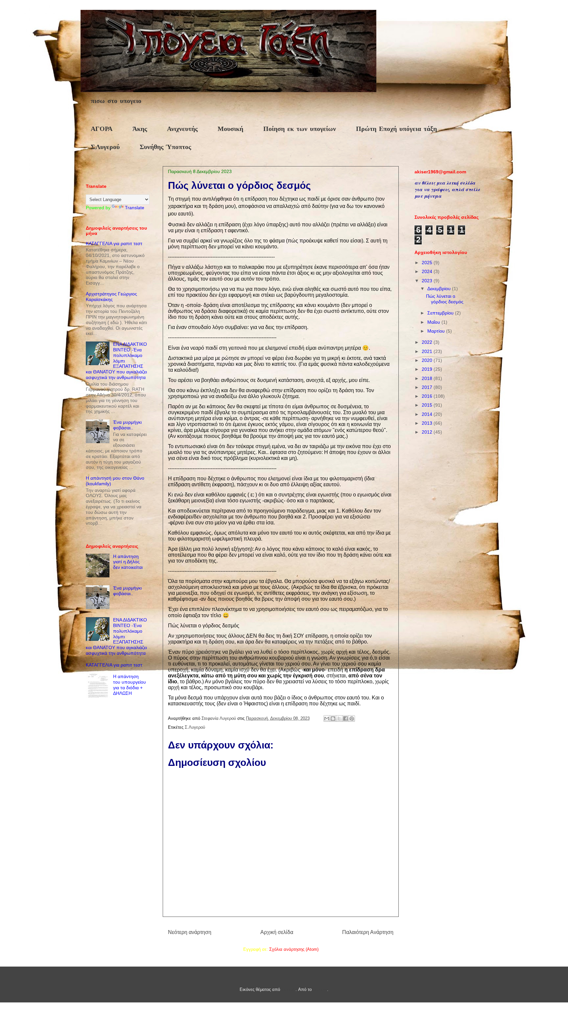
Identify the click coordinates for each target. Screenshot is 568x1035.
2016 (428, 396)
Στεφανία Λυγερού (219, 718)
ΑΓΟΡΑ (101, 129)
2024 (428, 271)
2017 (428, 387)
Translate (134, 207)
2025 (428, 262)
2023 (428, 280)
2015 (428, 405)
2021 (428, 351)
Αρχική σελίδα (276, 932)
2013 (428, 423)
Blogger (320, 989)
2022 (428, 342)
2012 (428, 432)
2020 (428, 360)
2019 (428, 369)
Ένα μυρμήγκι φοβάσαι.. (127, 424)
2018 (428, 378)
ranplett (288, 989)
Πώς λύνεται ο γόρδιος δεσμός (444, 298)
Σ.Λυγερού (105, 147)
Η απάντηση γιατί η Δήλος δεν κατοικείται (128, 562)
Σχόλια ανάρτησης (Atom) (294, 949)
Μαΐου (434, 322)
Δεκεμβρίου (439, 288)
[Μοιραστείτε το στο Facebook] (345, 718)
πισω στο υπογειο (116, 101)
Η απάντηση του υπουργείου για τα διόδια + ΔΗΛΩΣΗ (129, 684)
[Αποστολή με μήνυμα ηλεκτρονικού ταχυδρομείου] (326, 718)
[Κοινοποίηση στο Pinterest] (351, 718)
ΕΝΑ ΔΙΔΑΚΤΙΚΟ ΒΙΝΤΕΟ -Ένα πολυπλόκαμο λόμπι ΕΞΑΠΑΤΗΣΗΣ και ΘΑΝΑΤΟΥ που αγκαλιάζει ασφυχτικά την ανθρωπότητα (116, 360)
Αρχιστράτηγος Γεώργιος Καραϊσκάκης (111, 296)
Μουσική (230, 129)
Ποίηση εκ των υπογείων (299, 129)
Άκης (139, 129)
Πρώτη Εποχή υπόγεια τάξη (396, 129)
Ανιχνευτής (182, 129)
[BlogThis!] (333, 718)
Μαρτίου (436, 331)
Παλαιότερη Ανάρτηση (367, 932)
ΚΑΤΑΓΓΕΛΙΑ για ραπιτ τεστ (114, 243)
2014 (428, 414)
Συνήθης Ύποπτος (165, 147)
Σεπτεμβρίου (441, 313)
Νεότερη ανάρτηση (189, 932)
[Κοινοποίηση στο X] (339, 718)
